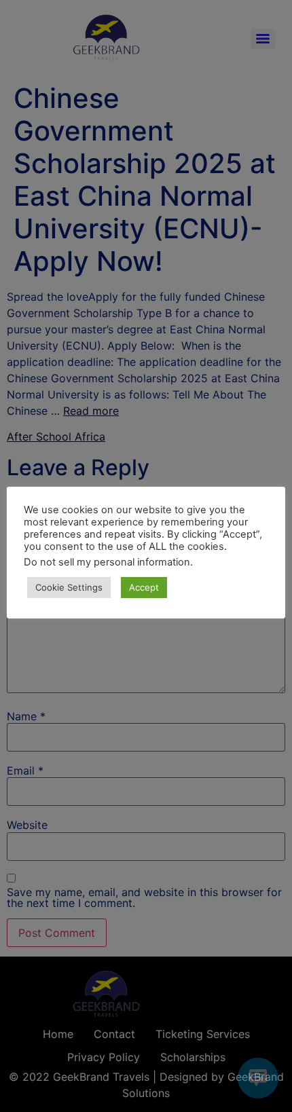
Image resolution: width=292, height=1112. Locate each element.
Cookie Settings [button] (69, 587)
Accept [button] (144, 587)
